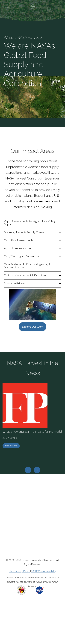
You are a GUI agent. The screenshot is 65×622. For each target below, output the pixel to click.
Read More (11, 445)
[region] (32, 428)
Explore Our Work (32, 326)
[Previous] (28, 470)
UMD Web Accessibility (43, 571)
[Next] (37, 470)
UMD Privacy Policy (19, 571)
